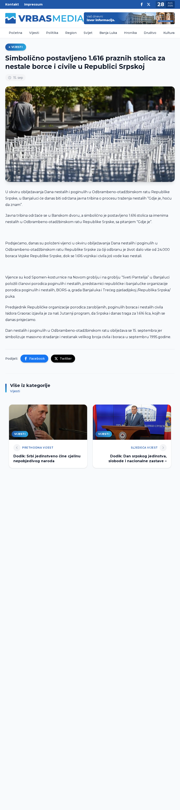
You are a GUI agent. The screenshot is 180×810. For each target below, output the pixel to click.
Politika (52, 33)
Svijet (88, 33)
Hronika (130, 33)
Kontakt (12, 4)
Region (71, 33)
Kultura (169, 33)
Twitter (66, 359)
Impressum (33, 4)
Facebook (37, 359)
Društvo (150, 33)
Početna (15, 33)
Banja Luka (108, 33)
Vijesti (34, 33)
